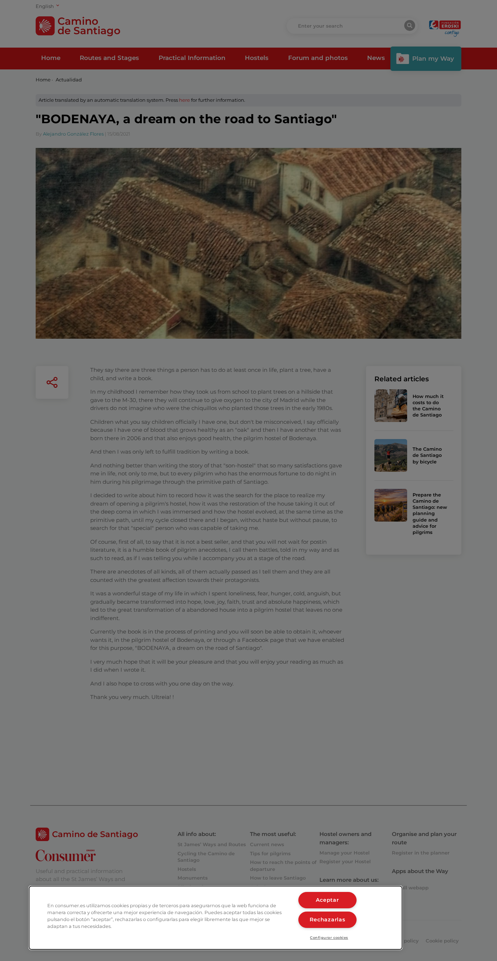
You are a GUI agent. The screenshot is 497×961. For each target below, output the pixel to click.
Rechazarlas (327, 919)
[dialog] (215, 917)
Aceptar (327, 900)
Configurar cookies (329, 938)
